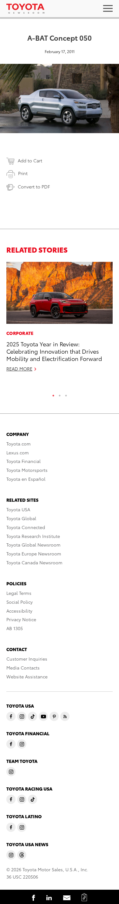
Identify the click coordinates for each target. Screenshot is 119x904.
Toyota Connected (25, 527)
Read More (19, 368)
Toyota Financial (23, 461)
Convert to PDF (34, 186)
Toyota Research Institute (33, 536)
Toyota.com (18, 443)
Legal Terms (18, 593)
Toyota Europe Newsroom (33, 553)
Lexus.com (17, 452)
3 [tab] (66, 394)
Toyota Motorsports (27, 470)
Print (23, 173)
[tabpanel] (59, 319)
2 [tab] (59, 394)
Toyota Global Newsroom (33, 544)
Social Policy (19, 602)
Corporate (20, 333)
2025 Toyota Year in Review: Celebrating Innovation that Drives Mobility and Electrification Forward (54, 351)
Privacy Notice (21, 619)
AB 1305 (14, 628)
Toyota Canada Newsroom (34, 562)
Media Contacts (23, 667)
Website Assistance (27, 676)
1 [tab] (53, 394)
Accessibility (19, 611)
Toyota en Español (25, 479)
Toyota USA (18, 509)
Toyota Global (21, 518)
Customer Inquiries (26, 659)
